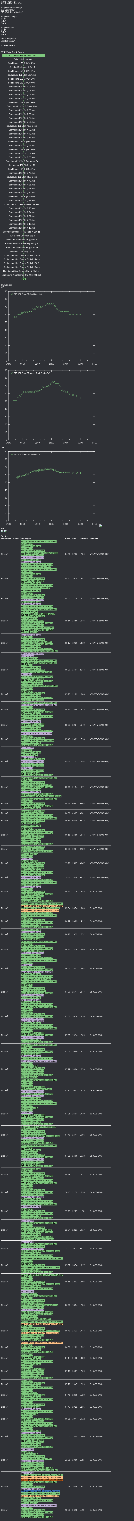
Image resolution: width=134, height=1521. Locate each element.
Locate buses (7, 41)
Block (3, 554)
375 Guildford (7, 10)
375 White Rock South (11, 12)
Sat (2, 21)
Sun (2, 23)
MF (2, 19)
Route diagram (7, 39)
